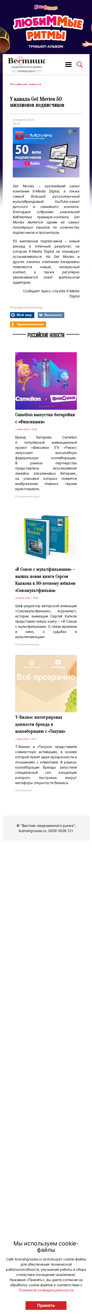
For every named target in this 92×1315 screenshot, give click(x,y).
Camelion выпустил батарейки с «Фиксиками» (45, 418)
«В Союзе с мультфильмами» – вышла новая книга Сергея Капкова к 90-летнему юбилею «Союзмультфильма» (45, 580)
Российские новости (25, 84)
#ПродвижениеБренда (26, 307)
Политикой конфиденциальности (46, 1290)
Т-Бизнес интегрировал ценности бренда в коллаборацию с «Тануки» (40, 724)
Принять (46, 1305)
